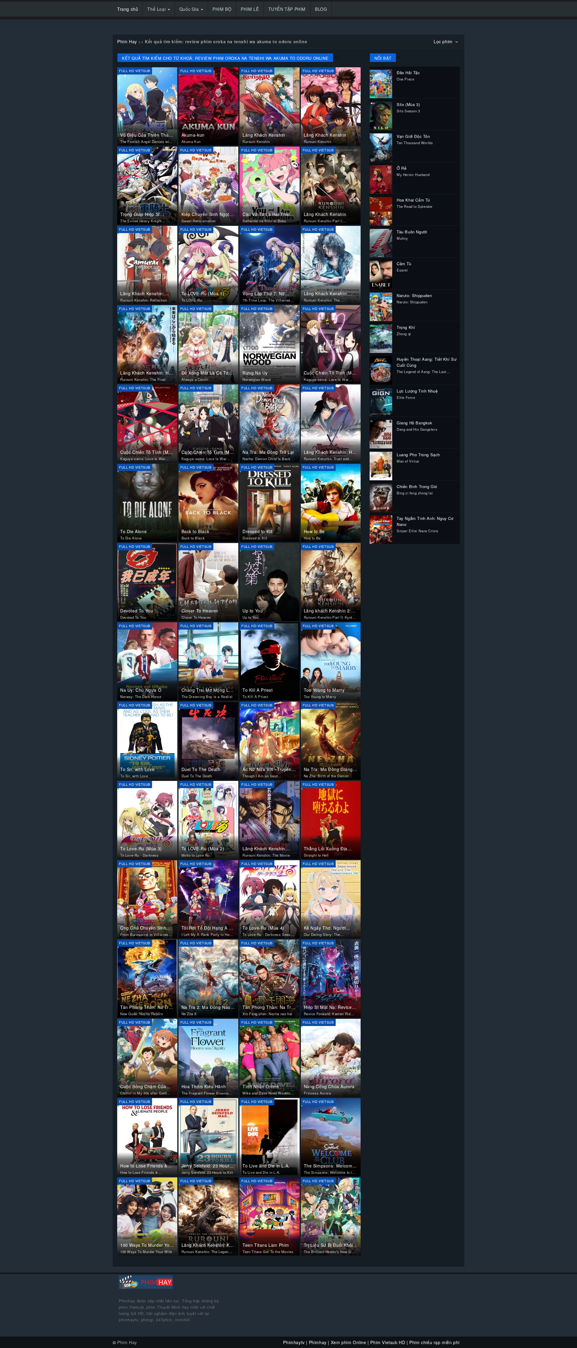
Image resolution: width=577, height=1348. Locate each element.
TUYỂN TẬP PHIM (287, 9)
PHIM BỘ (221, 9)
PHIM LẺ (250, 9)
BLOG (321, 9)
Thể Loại (157, 9)
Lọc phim (444, 41)
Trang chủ (127, 9)
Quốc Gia (189, 9)
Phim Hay (127, 41)
